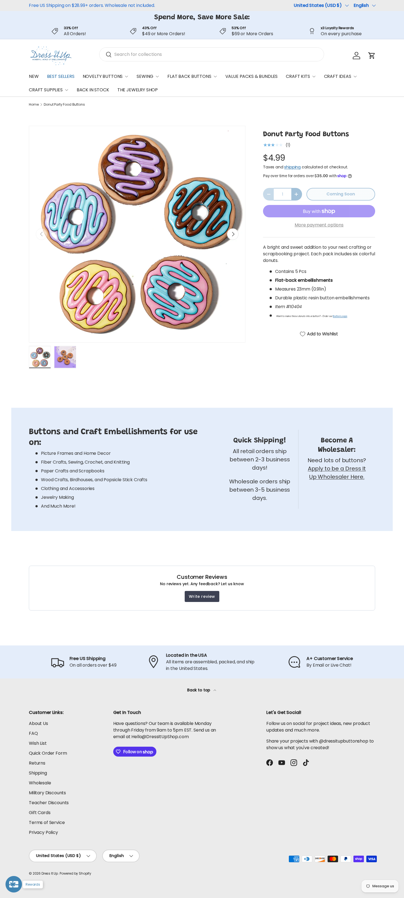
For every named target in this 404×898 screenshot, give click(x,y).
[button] (372, 56)
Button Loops (340, 316)
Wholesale (40, 783)
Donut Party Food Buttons (64, 104)
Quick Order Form (48, 753)
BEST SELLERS (60, 76)
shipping (292, 167)
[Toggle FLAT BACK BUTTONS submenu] (215, 76)
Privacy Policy (43, 832)
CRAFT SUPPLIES (46, 90)
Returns (37, 763)
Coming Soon (340, 194)
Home (33, 104)
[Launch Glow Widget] (13, 884)
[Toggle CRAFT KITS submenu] (314, 76)
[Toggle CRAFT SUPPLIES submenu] (66, 90)
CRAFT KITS (298, 76)
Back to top (199, 690)
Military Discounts (47, 793)
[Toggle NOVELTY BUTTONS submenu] (126, 76)
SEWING (145, 76)
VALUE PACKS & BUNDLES (251, 76)
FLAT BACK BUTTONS (189, 76)
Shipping (38, 773)
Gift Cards (39, 812)
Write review (202, 596)
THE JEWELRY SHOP (137, 90)
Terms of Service (47, 822)
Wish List (38, 743)
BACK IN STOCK (93, 90)
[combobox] (211, 54)
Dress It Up (49, 873)
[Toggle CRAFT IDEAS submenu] (355, 76)
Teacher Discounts (49, 803)
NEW (34, 76)
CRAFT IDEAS (337, 76)
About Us (38, 723)
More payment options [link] (319, 225)
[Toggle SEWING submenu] (157, 76)
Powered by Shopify (75, 873)
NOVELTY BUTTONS (103, 76)
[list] (137, 234)
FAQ (33, 733)
